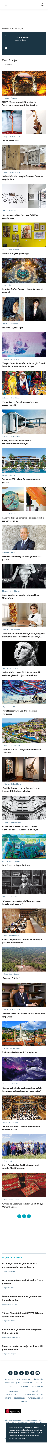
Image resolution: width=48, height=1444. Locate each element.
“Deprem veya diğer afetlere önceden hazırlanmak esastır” (24, 872)
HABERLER (9, 1379)
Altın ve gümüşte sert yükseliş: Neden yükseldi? (22, 1279)
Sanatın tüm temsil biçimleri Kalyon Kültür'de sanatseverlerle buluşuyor (20, 798)
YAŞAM (39, 1383)
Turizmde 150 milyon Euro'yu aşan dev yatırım (21, 449)
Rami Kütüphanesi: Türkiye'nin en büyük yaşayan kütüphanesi (22, 910)
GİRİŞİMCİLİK (38, 1379)
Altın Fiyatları (37, 1386)
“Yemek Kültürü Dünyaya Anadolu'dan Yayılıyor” (22, 719)
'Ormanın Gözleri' (9, 948)
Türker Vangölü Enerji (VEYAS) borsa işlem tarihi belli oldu (24, 1313)
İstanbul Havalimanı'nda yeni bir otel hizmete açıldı (23, 1296)
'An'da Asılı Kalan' (9, 111)
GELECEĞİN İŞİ (19, 1398)
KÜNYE (8, 1398)
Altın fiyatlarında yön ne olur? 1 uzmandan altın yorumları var (21, 1264)
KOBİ (10, 1386)
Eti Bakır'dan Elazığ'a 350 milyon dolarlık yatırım (22, 526)
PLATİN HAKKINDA (35, 1398)
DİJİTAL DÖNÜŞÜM (12, 1383)
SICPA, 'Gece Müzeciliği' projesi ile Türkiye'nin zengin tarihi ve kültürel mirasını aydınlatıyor (21, 73)
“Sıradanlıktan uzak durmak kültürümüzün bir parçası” (21, 985)
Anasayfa (5, 29)
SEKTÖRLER (27, 1383)
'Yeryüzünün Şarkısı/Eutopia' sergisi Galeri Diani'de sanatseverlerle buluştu (23, 334)
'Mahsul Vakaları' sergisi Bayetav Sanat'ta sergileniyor (19, 147)
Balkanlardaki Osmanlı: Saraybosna (16, 1022)
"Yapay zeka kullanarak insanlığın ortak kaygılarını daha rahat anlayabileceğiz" (22, 1059)
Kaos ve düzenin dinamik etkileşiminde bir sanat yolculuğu (22, 489)
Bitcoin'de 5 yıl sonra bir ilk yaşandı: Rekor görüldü (23, 1329)
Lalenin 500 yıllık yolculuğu (13, 223)
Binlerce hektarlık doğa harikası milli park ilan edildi (23, 1345)
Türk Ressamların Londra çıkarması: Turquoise (21, 681)
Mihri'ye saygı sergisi (10, 298)
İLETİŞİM (24, 1401)
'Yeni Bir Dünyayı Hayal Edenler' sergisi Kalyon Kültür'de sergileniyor (21, 759)
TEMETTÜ (34, 1391)
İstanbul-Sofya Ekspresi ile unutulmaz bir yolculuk (23, 259)
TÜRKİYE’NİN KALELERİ (34, 1395)
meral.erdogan (21, 40)
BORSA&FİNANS (23, 1379)
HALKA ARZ (13, 1391)
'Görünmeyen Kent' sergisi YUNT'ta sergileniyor (22, 185)
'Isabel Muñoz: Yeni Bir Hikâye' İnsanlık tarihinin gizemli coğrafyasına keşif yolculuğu (21, 643)
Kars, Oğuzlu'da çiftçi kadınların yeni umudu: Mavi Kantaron (22, 1136)
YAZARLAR (24, 1386)
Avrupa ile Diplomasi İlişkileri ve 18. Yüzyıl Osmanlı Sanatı (22, 1175)
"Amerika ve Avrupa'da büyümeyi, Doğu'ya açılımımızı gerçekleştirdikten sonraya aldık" (20, 605)
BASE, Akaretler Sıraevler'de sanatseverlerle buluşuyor (20, 412)
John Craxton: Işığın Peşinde (13, 835)
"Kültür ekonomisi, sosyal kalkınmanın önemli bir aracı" (22, 1097)
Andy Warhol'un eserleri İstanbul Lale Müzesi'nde (22, 565)
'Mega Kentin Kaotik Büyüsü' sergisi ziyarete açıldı (23, 372)
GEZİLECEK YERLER (13, 1395)
